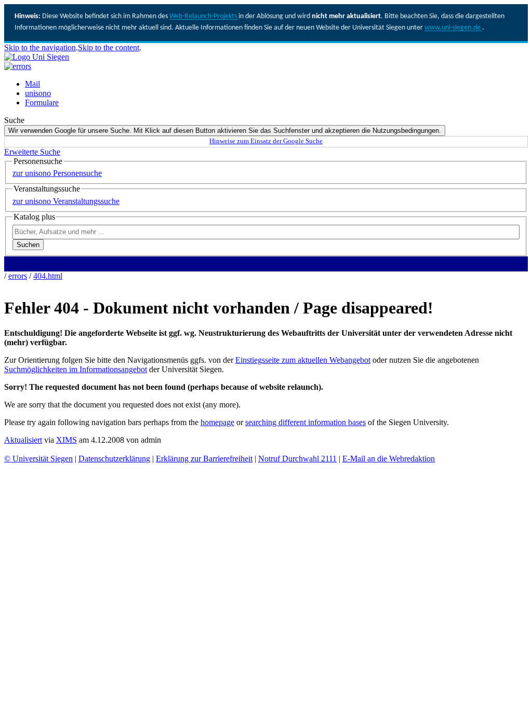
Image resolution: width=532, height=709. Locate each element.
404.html (47, 275)
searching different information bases (305, 422)
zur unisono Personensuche (57, 173)
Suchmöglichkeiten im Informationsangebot (75, 369)
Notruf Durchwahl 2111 (297, 458)
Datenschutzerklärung (114, 458)
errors (17, 275)
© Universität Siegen (38, 458)
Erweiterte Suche (32, 151)
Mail (32, 83)
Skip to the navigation (40, 47)
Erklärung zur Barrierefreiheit (204, 458)
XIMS (66, 439)
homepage (217, 422)
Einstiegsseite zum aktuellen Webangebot (302, 360)
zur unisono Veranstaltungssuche (65, 201)
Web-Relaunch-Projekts (203, 16)
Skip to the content (108, 47)
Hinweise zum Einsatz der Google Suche (266, 141)
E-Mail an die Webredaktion (388, 458)
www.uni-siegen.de (453, 28)
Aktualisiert (23, 439)
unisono (38, 93)
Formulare (42, 102)
